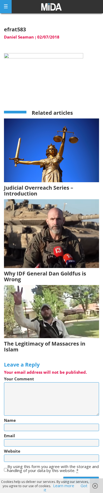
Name (10, 420)
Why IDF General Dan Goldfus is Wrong (45, 276)
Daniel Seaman (19, 37)
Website (12, 451)
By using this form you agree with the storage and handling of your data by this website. (53, 469)
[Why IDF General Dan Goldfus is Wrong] (51, 233)
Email (9, 436)
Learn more (63, 485)
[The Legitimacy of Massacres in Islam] (51, 311)
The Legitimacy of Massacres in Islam (44, 346)
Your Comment (19, 379)
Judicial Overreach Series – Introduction (38, 190)
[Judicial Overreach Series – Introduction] (51, 150)
